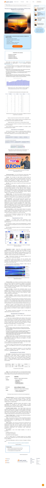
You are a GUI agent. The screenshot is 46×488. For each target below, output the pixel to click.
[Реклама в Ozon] (17, 102)
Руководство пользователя (37, 463)
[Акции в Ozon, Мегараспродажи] (17, 271)
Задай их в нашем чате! (39, 31)
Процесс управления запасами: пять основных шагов (15, 449)
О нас (36, 459)
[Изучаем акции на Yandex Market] (17, 384)
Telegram (8, 462)
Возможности (32, 459)
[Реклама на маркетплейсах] (17, 82)
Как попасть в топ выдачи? (12, 54)
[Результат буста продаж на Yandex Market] (17, 365)
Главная (7, 4)
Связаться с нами (16, 1)
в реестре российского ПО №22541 (23, 461)
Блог (31, 463)
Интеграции (22, 1)
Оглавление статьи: (16, 52)
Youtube (8, 460)
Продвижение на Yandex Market (13, 58)
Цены (31, 458)
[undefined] (17, 23)
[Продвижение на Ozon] (17, 237)
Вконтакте (8, 458)
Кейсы (31, 460)
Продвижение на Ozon (12, 55)
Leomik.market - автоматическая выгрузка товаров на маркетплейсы (17, 36)
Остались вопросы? (39, 29)
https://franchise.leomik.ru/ (8, 64)
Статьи (9, 4)
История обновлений (38, 464)
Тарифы (27, 1)
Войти (33, 1)
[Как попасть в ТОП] (17, 141)
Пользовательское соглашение (38, 461)
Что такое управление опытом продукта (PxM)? (14, 450)
